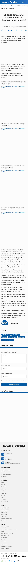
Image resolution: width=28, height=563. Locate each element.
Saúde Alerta (4, 516)
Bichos (3, 482)
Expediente (4, 539)
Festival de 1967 (12, 337)
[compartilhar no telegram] (9, 561)
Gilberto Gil (21, 337)
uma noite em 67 (10, 340)
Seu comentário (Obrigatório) (8, 352)
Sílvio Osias (4, 514)
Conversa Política (5, 510)
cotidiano (11, 8)
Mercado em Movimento (6, 518)
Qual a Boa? (4, 493)
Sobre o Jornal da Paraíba (7, 533)
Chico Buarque (15, 334)
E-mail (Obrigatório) (6, 373)
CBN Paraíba (4, 537)
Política (19, 5)
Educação (3, 488)
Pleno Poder (4, 512)
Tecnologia (3, 499)
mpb (3, 340)
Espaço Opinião (5, 548)
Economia (3, 486)
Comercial (3, 542)
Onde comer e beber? (6, 474)
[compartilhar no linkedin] (14, 561)
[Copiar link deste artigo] (18, 561)
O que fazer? (4, 472)
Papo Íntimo (4, 520)
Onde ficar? (4, 476)
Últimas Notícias (5, 5)
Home (5, 8)
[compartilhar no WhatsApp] (2, 561)
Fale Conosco (4, 544)
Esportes (13, 5)
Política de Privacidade (6, 546)
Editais (2, 531)
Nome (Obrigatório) (6, 365)
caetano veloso (6, 334)
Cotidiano (3, 495)
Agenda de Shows (5, 469)
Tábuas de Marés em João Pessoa (9, 529)
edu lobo (4, 337)
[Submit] (23, 2)
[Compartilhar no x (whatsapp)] (5, 561)
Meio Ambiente (4, 501)
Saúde (2, 497)
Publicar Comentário (14, 384)
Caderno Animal (5, 507)
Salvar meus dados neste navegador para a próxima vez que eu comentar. (14, 380)
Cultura (3, 484)
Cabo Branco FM (5, 535)
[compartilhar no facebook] (11, 561)
